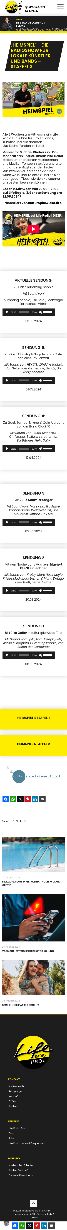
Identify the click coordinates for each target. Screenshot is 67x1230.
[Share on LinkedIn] (35, 799)
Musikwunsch (16, 1086)
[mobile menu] (60, 5)
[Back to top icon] (33, 1203)
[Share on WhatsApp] (13, 799)
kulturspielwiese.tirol (45, 203)
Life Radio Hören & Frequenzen (26, 1143)
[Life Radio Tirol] (12, 4)
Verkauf (13, 1096)
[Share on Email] (42, 799)
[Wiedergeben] (7, 312)
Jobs (11, 1138)
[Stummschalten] (40, 312)
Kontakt (13, 1106)
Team (12, 1133)
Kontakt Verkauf (18, 1170)
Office (12, 1101)
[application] (29, 312)
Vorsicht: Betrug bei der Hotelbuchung (28, 951)
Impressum (21, 1214)
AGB (32, 1214)
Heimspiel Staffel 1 (33, 717)
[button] (6, 1223)
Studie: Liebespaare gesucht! (20, 1005)
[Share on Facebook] (6, 799)
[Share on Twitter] (20, 799)
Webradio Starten (35, 9)
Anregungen (16, 1091)
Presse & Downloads (21, 1175)
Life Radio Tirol (17, 1128)
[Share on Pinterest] (27, 799)
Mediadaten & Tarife (21, 1165)
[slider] (48, 311)
